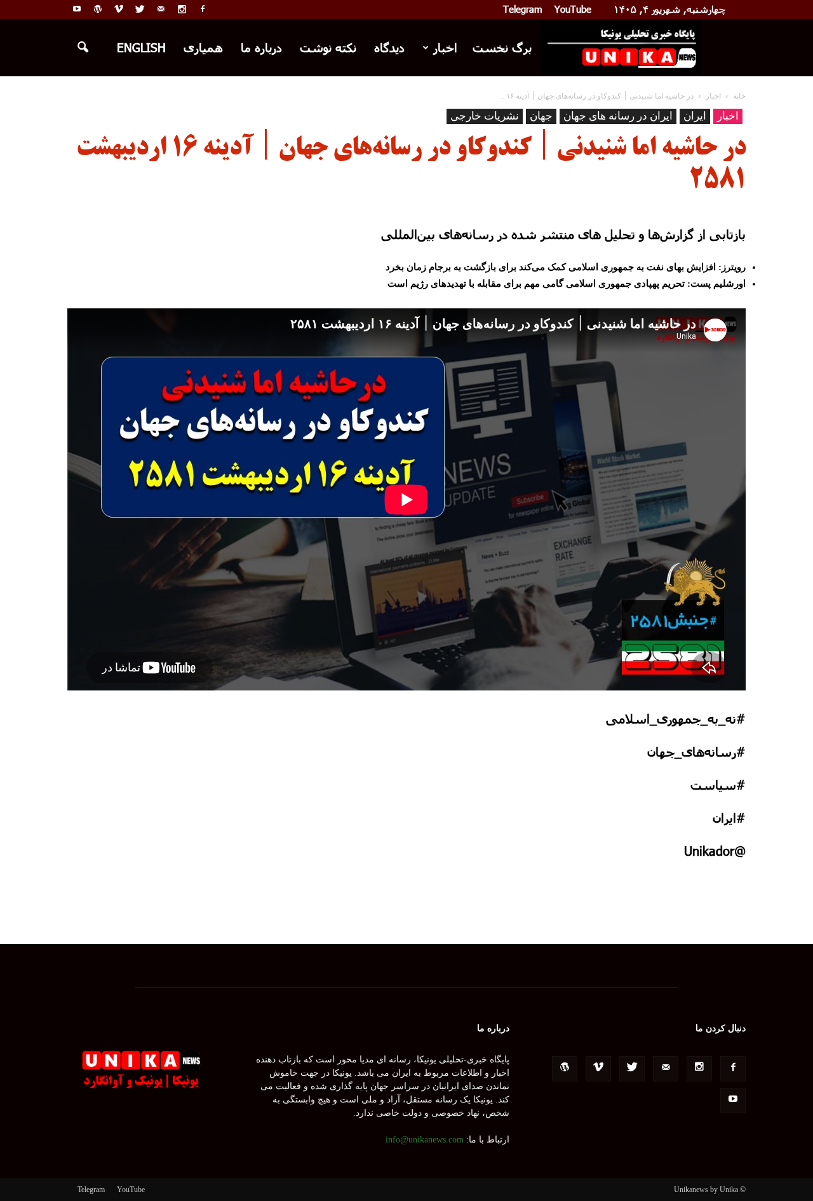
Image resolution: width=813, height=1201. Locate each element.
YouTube (572, 9)
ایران (694, 116)
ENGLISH (141, 47)
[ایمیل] (160, 9)
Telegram (522, 9)
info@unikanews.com (425, 1139)
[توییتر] (139, 9)
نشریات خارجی (484, 116)
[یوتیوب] (76, 9)
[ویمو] (118, 9)
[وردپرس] (97, 9)
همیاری (203, 47)
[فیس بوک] (202, 9)
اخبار (445, 47)
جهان (541, 116)
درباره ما (261, 47)
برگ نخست (502, 47)
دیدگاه (389, 47)
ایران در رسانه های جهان (618, 116)
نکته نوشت (328, 47)
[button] (82, 47)
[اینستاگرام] (181, 9)
